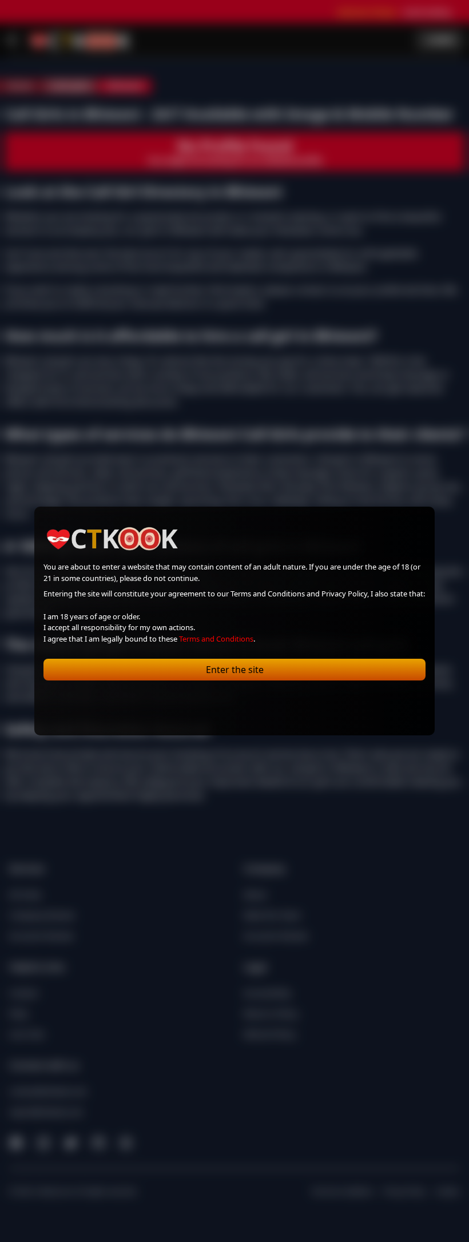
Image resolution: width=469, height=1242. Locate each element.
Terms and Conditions (216, 639)
